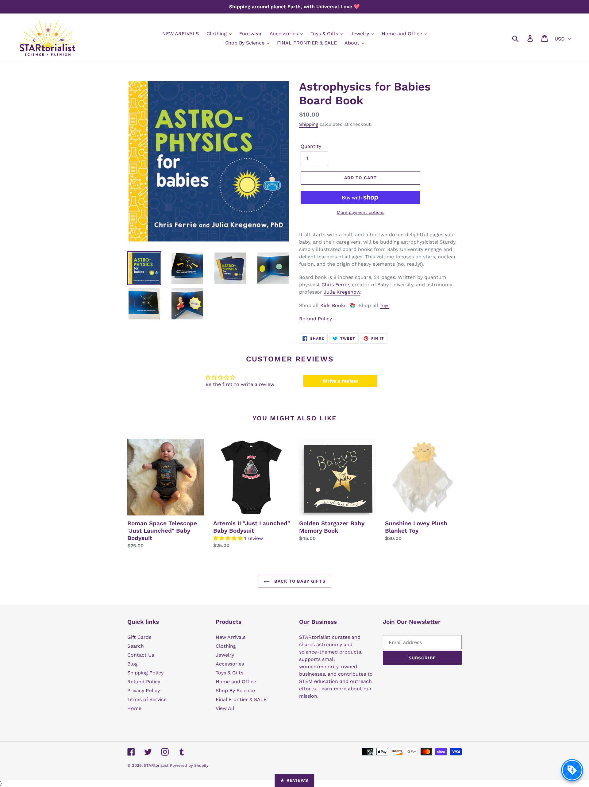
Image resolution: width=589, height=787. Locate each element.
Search (135, 646)
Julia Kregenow (342, 292)
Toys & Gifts (229, 673)
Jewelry (225, 655)
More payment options (360, 212)
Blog (132, 664)
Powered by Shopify (189, 765)
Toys (384, 305)
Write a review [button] (340, 381)
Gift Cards (139, 637)
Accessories (230, 664)
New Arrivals (230, 637)
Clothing (226, 646)
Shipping (308, 124)
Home (134, 708)
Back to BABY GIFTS (299, 581)
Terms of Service (147, 699)
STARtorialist (156, 765)
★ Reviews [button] (294, 780)
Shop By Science (235, 690)
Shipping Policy (145, 673)
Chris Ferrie (335, 284)
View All (225, 708)
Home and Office (236, 682)
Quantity (311, 146)
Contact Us (140, 655)
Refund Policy (315, 319)
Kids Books (333, 305)
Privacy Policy (143, 690)
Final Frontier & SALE (241, 699)
